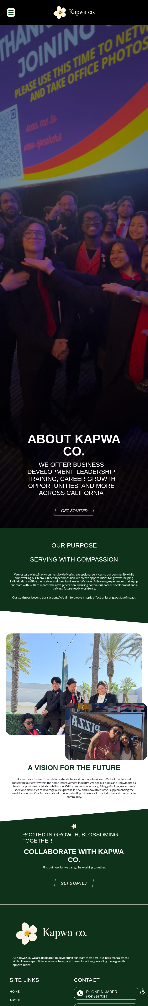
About (15, 1000)
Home (14, 991)
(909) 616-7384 (96, 996)
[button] (143, 991)
